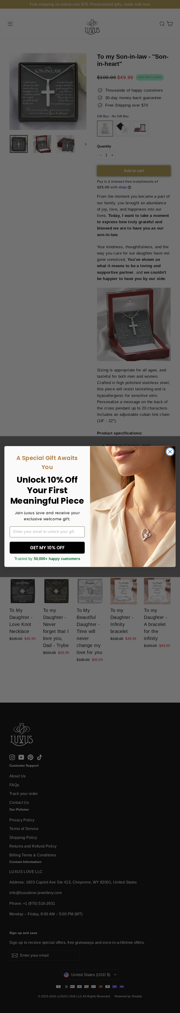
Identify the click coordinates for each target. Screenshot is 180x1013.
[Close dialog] (170, 452)
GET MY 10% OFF (47, 548)
